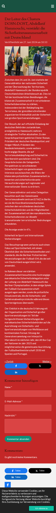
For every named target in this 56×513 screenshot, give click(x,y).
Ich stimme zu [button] (41, 508)
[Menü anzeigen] (52, 6)
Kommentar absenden (18, 439)
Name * (8, 387)
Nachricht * (10, 415)
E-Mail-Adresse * (14, 401)
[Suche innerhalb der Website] (3, 6)
